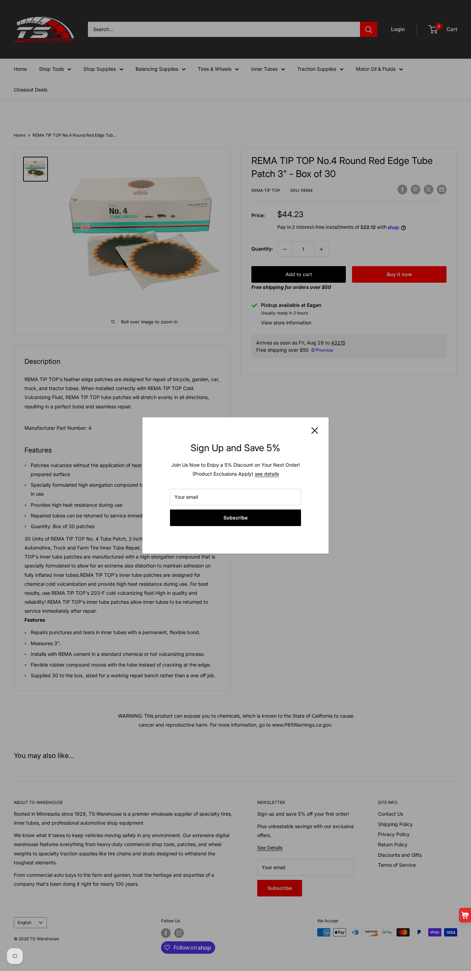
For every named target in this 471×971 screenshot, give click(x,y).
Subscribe (235, 518)
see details (267, 474)
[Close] (314, 430)
